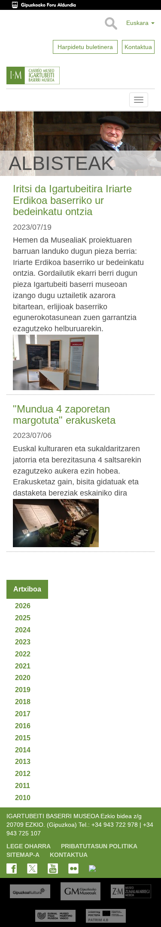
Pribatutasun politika (99, 846)
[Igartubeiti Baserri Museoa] (50, 76)
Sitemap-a (22, 854)
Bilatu (110, 23)
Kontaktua (69, 854)
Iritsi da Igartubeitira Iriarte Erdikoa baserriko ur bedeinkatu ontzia (72, 200)
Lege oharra (28, 846)
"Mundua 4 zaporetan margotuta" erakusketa (64, 414)
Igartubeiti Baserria (12, 100)
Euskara (138, 22)
